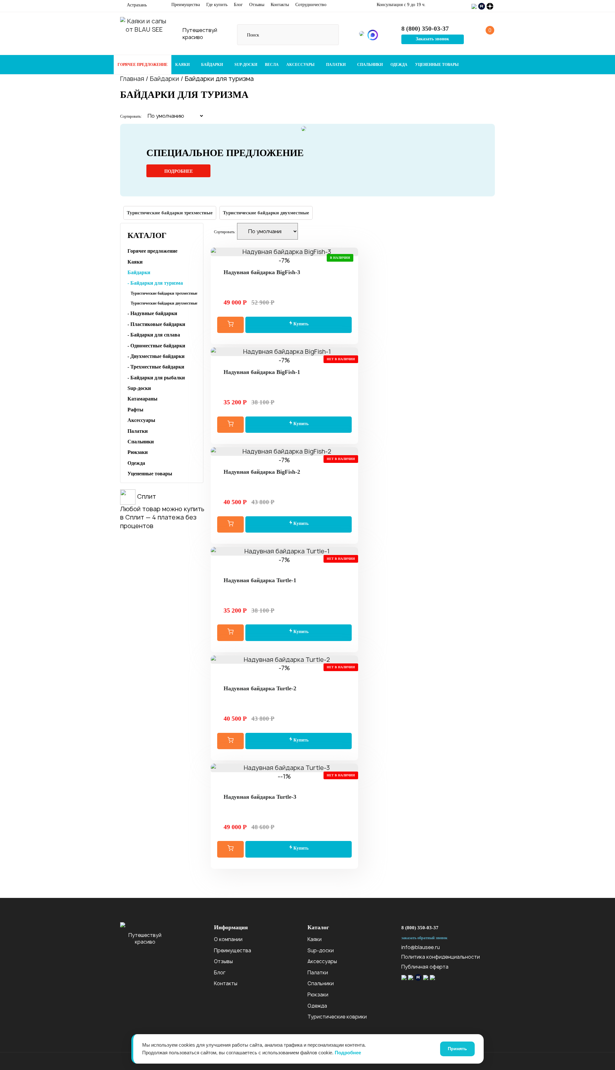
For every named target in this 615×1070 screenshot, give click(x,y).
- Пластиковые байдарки (156, 324)
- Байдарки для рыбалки (156, 377)
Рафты (135, 409)
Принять (457, 1048)
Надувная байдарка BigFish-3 (262, 272)
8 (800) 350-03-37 (420, 927)
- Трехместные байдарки (155, 366)
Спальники (370, 64)
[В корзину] (230, 325)
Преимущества (185, 4)
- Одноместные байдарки (156, 345)
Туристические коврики (337, 1016)
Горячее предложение (143, 64)
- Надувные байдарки (152, 313)
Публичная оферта (424, 966)
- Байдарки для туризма (155, 283)
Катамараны (142, 398)
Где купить (216, 4)
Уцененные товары (437, 64)
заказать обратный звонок (424, 938)
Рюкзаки (137, 452)
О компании (228, 939)
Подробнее (178, 171)
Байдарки (212, 64)
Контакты (280, 4)
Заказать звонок (432, 38)
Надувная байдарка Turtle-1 (260, 580)
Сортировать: (131, 116)
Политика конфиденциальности (440, 957)
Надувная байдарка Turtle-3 (260, 797)
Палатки (336, 64)
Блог (238, 4)
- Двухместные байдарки (155, 356)
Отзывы (256, 4)
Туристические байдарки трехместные (170, 212)
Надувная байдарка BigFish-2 (262, 472)
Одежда (398, 64)
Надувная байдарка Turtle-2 (260, 688)
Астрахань (136, 5)
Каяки (183, 64)
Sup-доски (245, 64)
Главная (132, 79)
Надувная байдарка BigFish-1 (262, 372)
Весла (272, 64)
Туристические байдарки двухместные (266, 212)
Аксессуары (301, 64)
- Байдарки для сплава (153, 334)
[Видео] (284, 568)
